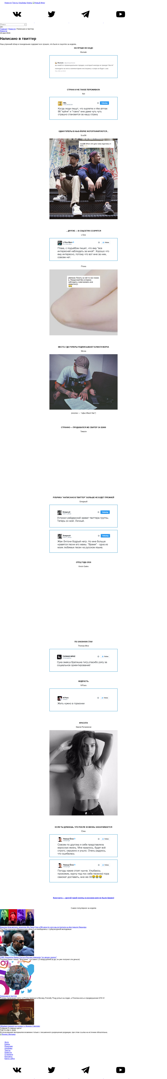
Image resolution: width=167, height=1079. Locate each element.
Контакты (8, 1057)
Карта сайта (10, 1059)
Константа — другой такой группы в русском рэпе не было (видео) (83, 898)
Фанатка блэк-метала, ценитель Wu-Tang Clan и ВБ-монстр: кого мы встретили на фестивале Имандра (43, 927)
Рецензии (9, 1046)
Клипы (29, 3)
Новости (8, 3)
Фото (7, 1042)
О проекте (9, 1054)
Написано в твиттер (8, 996)
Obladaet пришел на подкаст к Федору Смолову (20, 1026)
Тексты (15, 3)
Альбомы (22, 3)
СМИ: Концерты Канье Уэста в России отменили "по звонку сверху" (28, 957)
